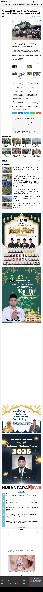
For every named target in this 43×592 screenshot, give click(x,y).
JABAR (10, 4)
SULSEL (9, 583)
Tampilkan (39, 160)
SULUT (2, 584)
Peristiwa (36, 4)
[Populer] (36, 1)
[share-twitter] (32, 16)
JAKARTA (9, 580)
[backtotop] (21, 576)
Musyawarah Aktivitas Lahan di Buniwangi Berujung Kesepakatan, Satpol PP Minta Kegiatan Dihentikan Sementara (22, 494)
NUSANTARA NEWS (15, 4)
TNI (39, 4)
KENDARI (24, 580)
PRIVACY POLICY (28, 588)
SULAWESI (24, 581)
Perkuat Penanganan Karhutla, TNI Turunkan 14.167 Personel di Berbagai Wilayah (22, 508)
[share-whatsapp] (35, 16)
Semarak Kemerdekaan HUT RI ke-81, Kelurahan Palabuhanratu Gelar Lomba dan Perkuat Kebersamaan (23, 522)
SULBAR (2, 583)
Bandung (4, 8)
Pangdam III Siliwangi (15, 8)
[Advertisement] (6, 35)
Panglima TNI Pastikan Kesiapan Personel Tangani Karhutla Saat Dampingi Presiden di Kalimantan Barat (26, 169)
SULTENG (16, 583)
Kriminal (2, 581)
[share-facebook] (30, 16)
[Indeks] (34, 1)
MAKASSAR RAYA (30, 4)
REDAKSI (13, 588)
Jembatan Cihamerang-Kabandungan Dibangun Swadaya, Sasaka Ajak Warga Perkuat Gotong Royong (25, 191)
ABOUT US (9, 588)
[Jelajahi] (41, 2)
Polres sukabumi (22, 4)
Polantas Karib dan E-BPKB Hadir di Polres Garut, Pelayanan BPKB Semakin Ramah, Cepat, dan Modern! (26, 184)
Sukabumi (5, 4)
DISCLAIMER (33, 588)
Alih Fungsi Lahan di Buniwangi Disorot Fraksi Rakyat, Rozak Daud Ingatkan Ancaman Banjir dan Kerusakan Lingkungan (22, 501)
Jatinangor (9, 8)
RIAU (16, 581)
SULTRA (24, 583)
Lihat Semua (21, 210)
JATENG (16, 580)
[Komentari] (38, 113)
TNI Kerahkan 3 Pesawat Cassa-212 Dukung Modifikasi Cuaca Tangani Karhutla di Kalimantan (26, 198)
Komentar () (39, 16)
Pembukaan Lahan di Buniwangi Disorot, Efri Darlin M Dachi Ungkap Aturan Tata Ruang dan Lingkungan (21, 515)
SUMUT (9, 584)
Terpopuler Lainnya (21, 527)
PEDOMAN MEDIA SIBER (19, 588)
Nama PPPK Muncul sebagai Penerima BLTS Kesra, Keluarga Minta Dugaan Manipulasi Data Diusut (27, 205)
